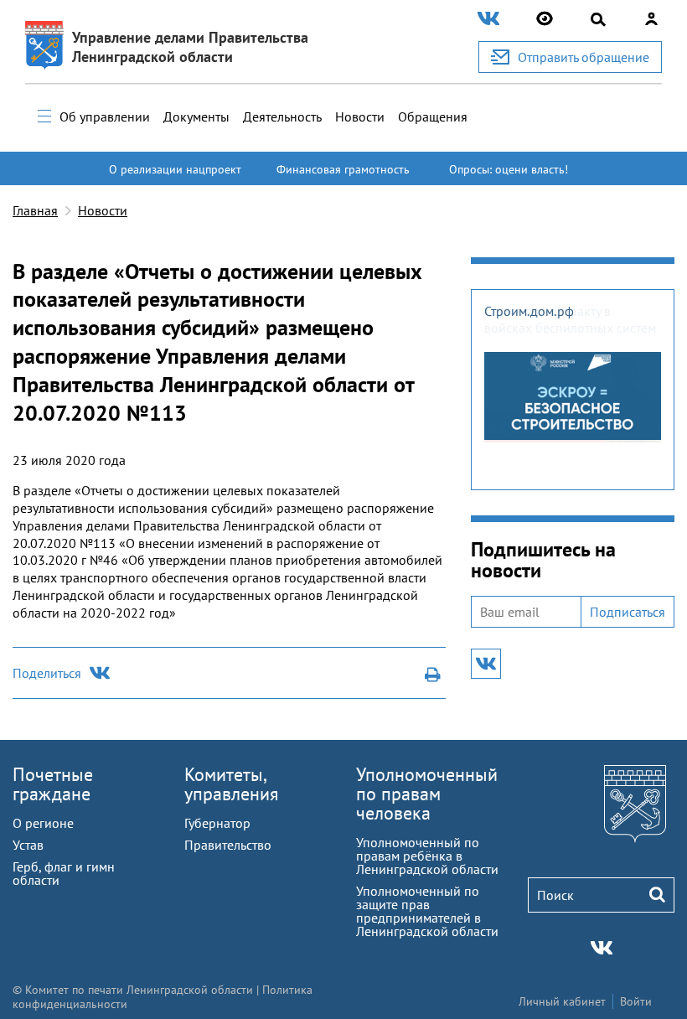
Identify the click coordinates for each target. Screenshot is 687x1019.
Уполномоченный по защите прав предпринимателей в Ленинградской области (427, 910)
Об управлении (104, 116)
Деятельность (282, 116)
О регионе (43, 823)
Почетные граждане (53, 784)
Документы (196, 116)
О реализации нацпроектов (175, 177)
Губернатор (217, 823)
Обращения (432, 116)
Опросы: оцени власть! (508, 169)
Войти (636, 1001)
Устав (28, 844)
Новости (360, 116)
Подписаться (627, 611)
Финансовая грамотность (343, 169)
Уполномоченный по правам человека (427, 794)
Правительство (227, 844)
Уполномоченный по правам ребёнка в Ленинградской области (427, 855)
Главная (35, 210)
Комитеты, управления (231, 784)
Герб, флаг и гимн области (64, 873)
